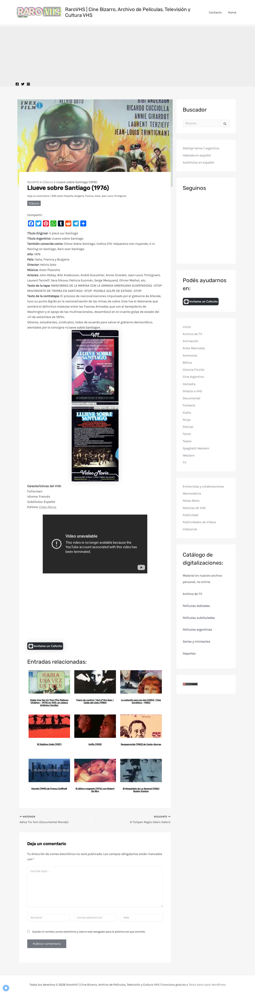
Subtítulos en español (198, 162)
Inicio (187, 326)
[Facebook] (17, 84)
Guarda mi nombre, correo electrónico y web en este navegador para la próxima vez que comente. (88, 931)
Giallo (187, 412)
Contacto (215, 12)
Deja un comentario (38, 196)
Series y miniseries (196, 641)
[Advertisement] (127, 53)
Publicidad (190, 515)
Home (232, 12)
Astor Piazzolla (65, 196)
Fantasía (189, 405)
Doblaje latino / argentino (201, 148)
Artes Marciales (194, 348)
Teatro (187, 441)
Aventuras (190, 355)
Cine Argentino (193, 377)
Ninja (186, 419)
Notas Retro (191, 500)
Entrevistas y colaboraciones (203, 486)
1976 (54, 196)
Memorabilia (192, 493)
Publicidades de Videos (199, 522)
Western (189, 455)
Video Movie (47, 507)
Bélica (187, 362)
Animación (190, 341)
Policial (188, 427)
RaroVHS (33, 182)
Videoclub (190, 529)
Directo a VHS (192, 391)
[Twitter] (22, 84)
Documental (191, 398)
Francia (89, 196)
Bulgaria (79, 196)
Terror (187, 434)
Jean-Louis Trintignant (113, 196)
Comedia (189, 384)
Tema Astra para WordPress (207, 984)
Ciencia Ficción (194, 369)
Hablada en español (197, 155)
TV (184, 462)
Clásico (48, 182)
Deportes (189, 653)
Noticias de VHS (194, 508)
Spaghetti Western (196, 448)
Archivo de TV (192, 334)
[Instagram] (28, 84)
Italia (97, 196)
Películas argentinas (197, 629)
